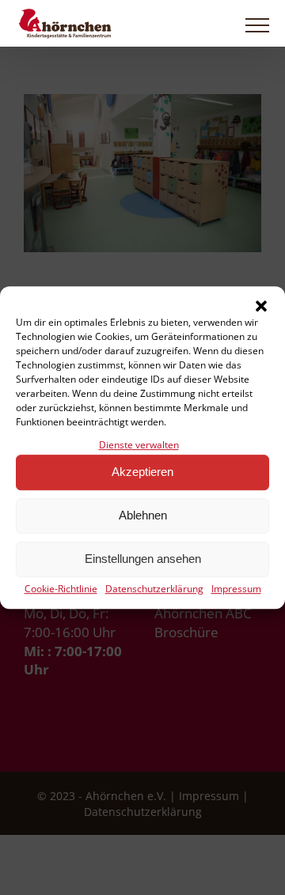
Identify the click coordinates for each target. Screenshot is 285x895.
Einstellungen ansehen (143, 559)
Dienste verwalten (139, 444)
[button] (261, 306)
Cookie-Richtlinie (61, 588)
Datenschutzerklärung (154, 588)
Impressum (236, 588)
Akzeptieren (142, 472)
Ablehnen (143, 516)
